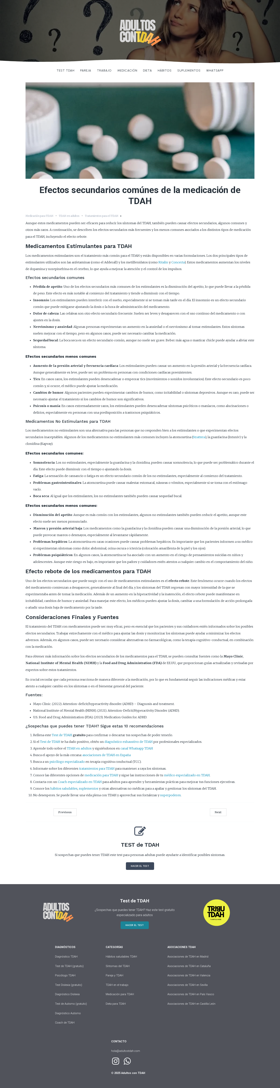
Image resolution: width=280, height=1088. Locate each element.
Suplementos (189, 70)
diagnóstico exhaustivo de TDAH (129, 742)
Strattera (199, 437)
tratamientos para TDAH (96, 768)
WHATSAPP (215, 70)
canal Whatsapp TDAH (137, 748)
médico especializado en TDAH (187, 775)
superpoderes (170, 795)
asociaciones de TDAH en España (106, 755)
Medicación (127, 70)
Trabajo (104, 70)
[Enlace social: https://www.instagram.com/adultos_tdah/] (117, 1061)
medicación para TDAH (101, 775)
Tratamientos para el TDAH (101, 216)
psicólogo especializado (67, 762)
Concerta (178, 262)
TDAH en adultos (69, 216)
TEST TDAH (65, 70)
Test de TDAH (62, 735)
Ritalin (163, 262)
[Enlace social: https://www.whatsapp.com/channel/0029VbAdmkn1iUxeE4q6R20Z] (128, 1061)
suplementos (88, 788)
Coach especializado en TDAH (80, 782)
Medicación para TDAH (39, 216)
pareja (85, 70)
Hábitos (165, 70)
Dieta (147, 70)
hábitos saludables (64, 788)
